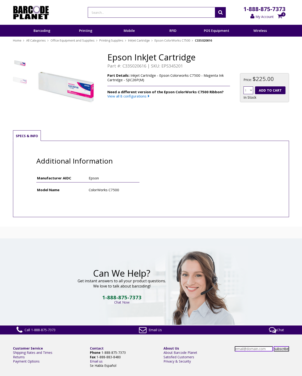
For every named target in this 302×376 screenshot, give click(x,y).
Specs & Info (27, 136)
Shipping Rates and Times (32, 352)
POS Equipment (216, 30)
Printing (85, 30)
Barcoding (42, 30)
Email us (96, 361)
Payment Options (26, 361)
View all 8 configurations (127, 96)
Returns (19, 357)
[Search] (220, 12)
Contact (97, 348)
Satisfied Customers (179, 357)
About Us (171, 348)
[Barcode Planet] (31, 12)
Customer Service (28, 348)
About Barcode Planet (180, 352)
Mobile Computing (129, 36)
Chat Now (122, 302)
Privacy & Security (177, 361)
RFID (172, 30)
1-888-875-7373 (264, 9)
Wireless (260, 30)
